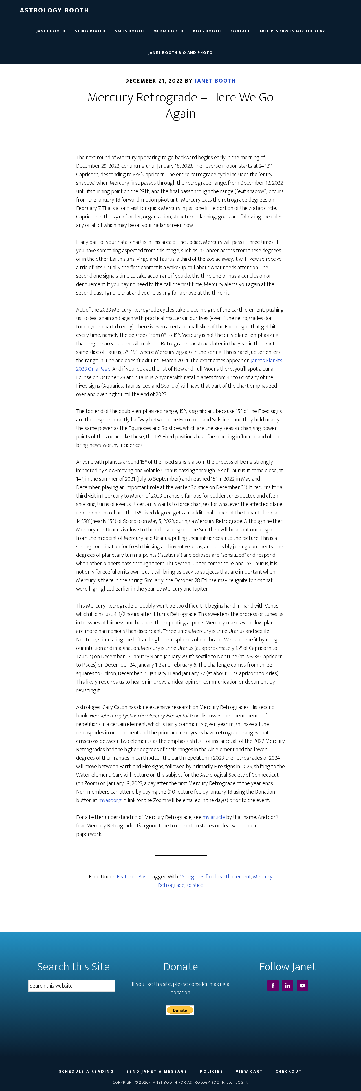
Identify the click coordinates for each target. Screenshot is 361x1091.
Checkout (289, 1072)
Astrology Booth (54, 10)
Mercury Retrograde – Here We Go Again (180, 105)
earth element (234, 877)
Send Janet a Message (157, 1072)
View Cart (249, 1072)
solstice (194, 885)
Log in (242, 1082)
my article (213, 817)
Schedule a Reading (86, 1072)
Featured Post (132, 877)
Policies (211, 1072)
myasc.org (110, 800)
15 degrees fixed (198, 877)
